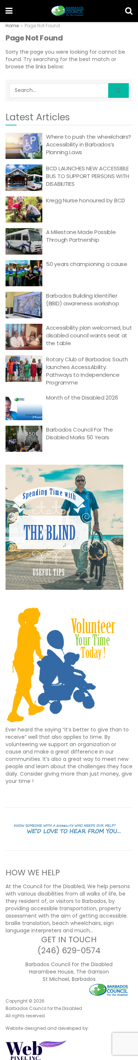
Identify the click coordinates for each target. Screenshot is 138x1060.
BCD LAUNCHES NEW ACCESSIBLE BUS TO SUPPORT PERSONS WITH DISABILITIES (87, 176)
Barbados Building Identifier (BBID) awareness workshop (82, 299)
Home (12, 25)
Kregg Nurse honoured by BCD (85, 200)
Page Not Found (42, 25)
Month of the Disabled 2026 (82, 397)
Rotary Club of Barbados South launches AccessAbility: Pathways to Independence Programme (87, 370)
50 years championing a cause (86, 264)
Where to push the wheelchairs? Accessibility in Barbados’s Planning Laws (88, 144)
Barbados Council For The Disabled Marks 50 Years (79, 433)
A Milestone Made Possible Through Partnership (81, 236)
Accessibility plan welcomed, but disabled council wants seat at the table (89, 335)
